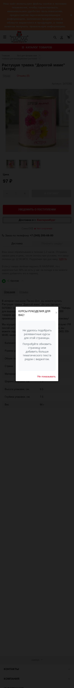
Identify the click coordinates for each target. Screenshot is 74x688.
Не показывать (46, 376)
